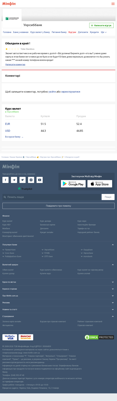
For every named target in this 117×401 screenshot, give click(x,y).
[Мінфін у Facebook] (5, 180)
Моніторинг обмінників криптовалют (18, 236)
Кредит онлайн (46, 232)
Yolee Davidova (27, 49)
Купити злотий (84, 273)
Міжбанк (6, 228)
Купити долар (8, 273)
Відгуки (72, 32)
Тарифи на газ (84, 228)
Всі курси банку (12, 137)
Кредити (94, 32)
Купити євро (45, 273)
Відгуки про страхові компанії (53, 321)
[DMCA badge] (99, 337)
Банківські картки (47, 225)
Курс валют (7, 221)
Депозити (83, 32)
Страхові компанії (85, 325)
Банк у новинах (20, 32)
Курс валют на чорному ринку (90, 270)
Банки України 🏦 (17, 157)
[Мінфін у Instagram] (31, 180)
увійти (52, 91)
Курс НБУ (6, 225)
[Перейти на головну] (8, 4)
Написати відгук (102, 25)
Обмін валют (8, 270)
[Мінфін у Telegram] (14, 180)
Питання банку (59, 32)
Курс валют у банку (40, 32)
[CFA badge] (41, 337)
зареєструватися (70, 91)
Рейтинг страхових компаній (90, 321)
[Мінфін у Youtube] (40, 180)
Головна (7, 32)
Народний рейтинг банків (88, 232)
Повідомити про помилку (58, 206)
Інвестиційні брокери (87, 225)
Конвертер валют (9, 232)
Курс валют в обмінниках (51, 270)
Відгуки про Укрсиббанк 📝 (52, 157)
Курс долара (45, 221)
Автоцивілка (7, 325)
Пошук (108, 197)
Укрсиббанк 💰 (32, 157)
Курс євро (82, 221)
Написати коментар (15, 64)
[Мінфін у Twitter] (23, 180)
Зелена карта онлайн (11, 321)
